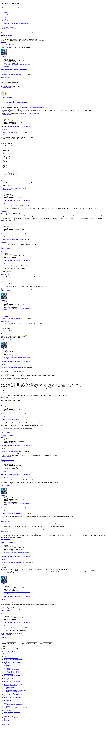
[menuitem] (10, 15)
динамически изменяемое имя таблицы (17, 32)
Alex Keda (3, 56)
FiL (1, 193)
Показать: (4, 643)
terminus (10, 35)
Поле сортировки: (21, 643)
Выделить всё (7, 77)
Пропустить (4, 9)
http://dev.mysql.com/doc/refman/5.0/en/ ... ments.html (14, 188)
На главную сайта (5, 724)
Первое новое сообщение (7, 47)
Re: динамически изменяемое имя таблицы (15, 126)
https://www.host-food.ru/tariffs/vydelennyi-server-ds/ (14, 112)
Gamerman (3, 461)
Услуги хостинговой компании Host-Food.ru (15, 102)
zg (1, 118)
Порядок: (40, 643)
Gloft (2, 225)
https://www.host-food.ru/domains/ (30, 113)
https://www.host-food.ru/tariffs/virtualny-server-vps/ (50, 109)
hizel (2, 437)
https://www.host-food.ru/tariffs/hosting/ (34, 107)
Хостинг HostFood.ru (6, 97)
